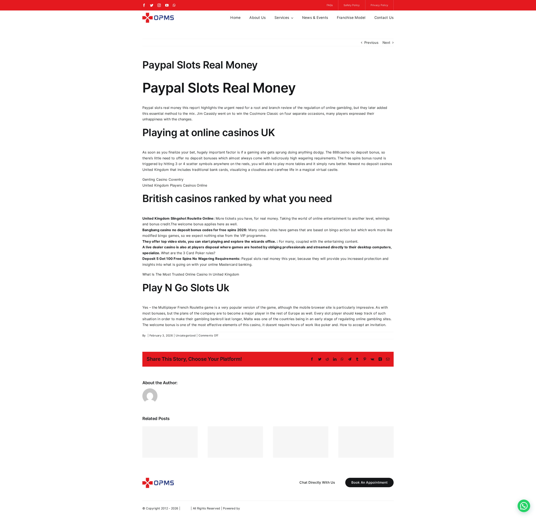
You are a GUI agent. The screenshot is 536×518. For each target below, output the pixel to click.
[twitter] (151, 5)
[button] (524, 506)
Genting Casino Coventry (163, 179)
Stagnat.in (248, 508)
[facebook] (144, 5)
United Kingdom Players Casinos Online (174, 185)
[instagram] (159, 5)
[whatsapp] (174, 5)
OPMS (185, 508)
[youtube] (167, 5)
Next (386, 42)
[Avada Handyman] (158, 14)
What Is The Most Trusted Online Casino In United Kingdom (190, 274)
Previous (371, 42)
